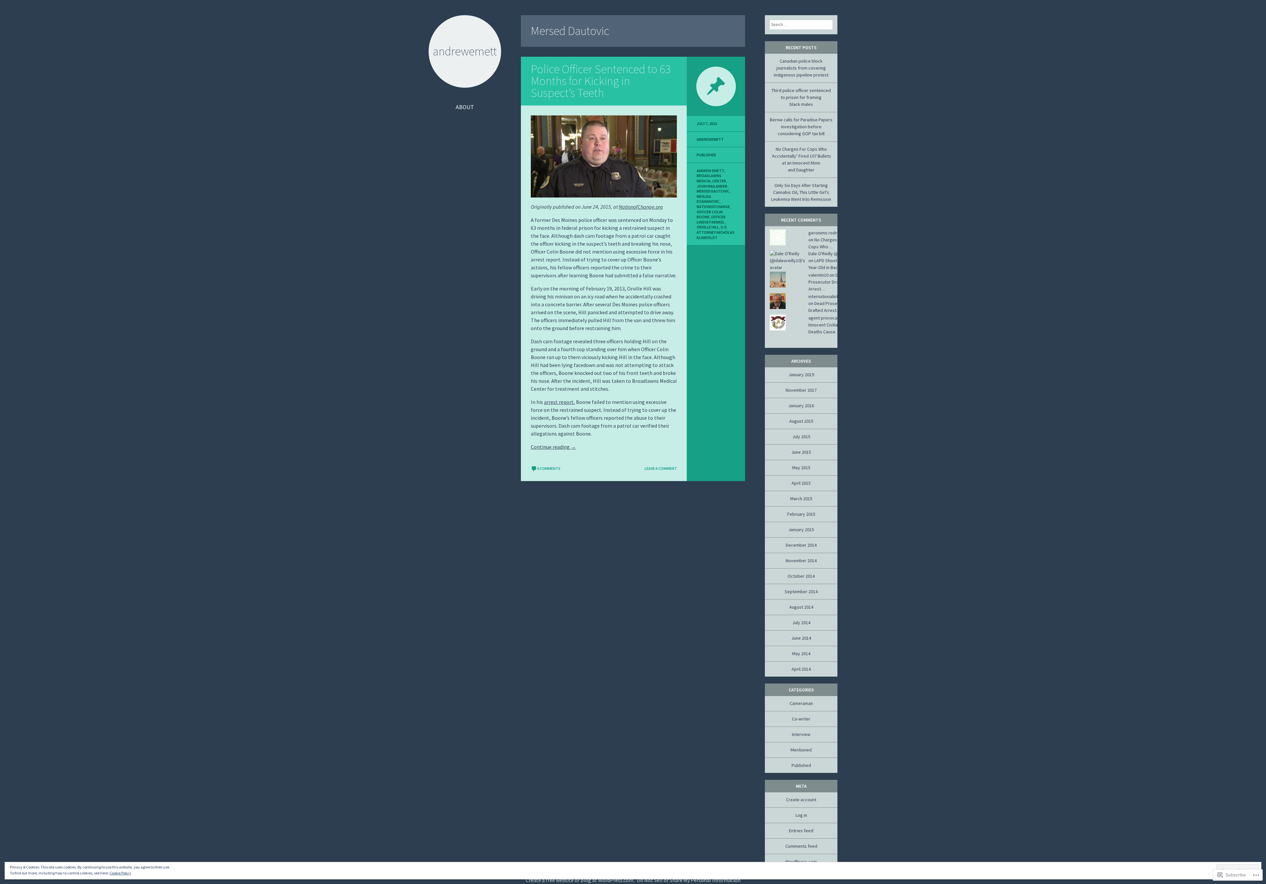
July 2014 (801, 622)
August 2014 (801, 607)
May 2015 (801, 468)
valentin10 (818, 275)
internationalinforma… (830, 296)
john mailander (712, 186)
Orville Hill (708, 227)
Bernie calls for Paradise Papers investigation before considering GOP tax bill (801, 127)
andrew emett (710, 170)
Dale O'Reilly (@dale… (830, 254)
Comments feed (801, 846)
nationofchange (713, 206)
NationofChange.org (641, 206)
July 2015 (801, 437)
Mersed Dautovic (713, 191)
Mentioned (801, 750)
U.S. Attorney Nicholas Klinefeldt (716, 232)
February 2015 (801, 514)
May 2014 (801, 653)
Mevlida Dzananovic (708, 199)
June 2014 (801, 638)
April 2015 (801, 483)
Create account (801, 800)
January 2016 (801, 406)
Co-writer (801, 719)
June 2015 (801, 452)
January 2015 (801, 530)
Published (706, 154)
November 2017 (801, 390)
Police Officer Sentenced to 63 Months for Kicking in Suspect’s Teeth (601, 81)
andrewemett (710, 139)
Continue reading (553, 446)
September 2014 (801, 591)
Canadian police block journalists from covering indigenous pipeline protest (801, 68)
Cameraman (801, 703)
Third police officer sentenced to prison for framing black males (801, 97)
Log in (801, 815)
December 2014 (801, 545)
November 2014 (801, 561)
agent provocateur (827, 318)
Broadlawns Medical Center (711, 178)
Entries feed (801, 831)
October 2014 (801, 576)
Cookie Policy (120, 872)
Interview (801, 734)
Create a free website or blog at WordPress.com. (580, 880)
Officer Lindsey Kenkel (711, 219)
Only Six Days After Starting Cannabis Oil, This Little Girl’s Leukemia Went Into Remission (801, 192)
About (465, 107)
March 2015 (801, 499)
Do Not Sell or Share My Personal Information (688, 880)
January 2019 (801, 375)
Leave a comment (661, 468)
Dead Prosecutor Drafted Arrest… (827, 282)
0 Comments (548, 468)
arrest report (559, 402)
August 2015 (801, 421)
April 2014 (801, 669)
